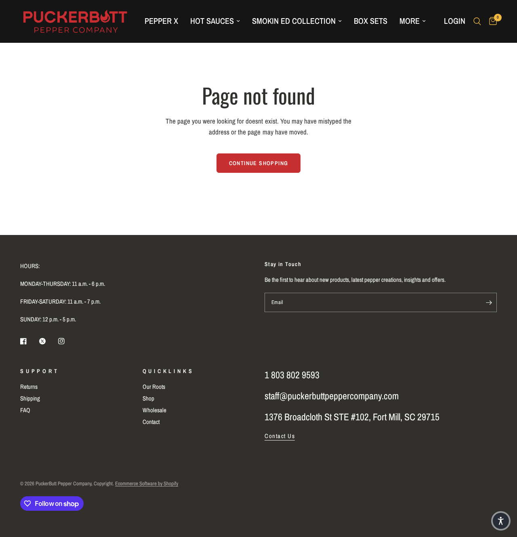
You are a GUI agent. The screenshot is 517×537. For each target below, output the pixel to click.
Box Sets (370, 20)
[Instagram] (67, 341)
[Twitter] (48, 341)
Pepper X (161, 20)
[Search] (477, 21)
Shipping (30, 398)
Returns (29, 386)
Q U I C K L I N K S (168, 371)
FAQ (25, 410)
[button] (501, 521)
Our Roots (154, 386)
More (409, 20)
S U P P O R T (38, 371)
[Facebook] (29, 341)
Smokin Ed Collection (294, 20)
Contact (151, 421)
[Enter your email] (489, 302)
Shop (148, 398)
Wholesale (154, 410)
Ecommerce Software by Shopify (146, 483)
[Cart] (491, 21)
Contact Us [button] (280, 435)
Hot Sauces (212, 20)
